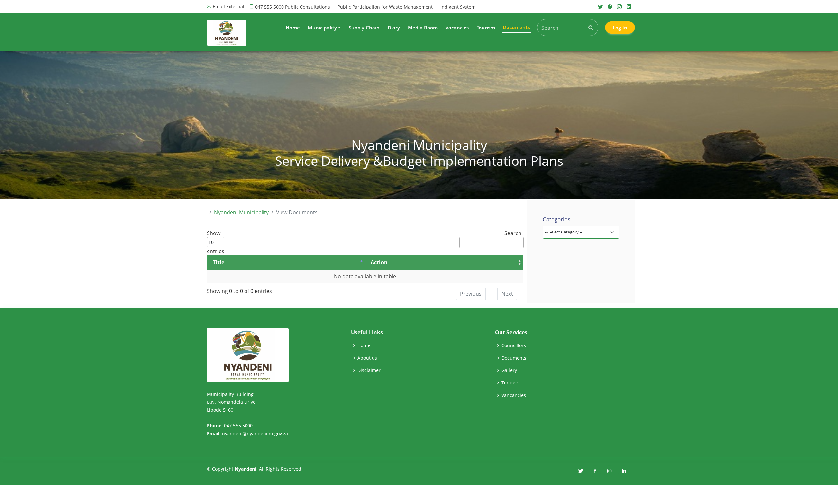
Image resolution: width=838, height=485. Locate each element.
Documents (513, 358)
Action (379, 262)
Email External (228, 6)
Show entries (215, 242)
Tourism (486, 27)
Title (218, 262)
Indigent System (458, 7)
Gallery (509, 370)
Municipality (322, 27)
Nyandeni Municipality (241, 212)
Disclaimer (369, 370)
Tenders (510, 383)
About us (367, 358)
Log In (620, 27)
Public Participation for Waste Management (385, 7)
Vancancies (513, 395)
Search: (513, 233)
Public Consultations (307, 7)
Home (293, 27)
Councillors (513, 345)
